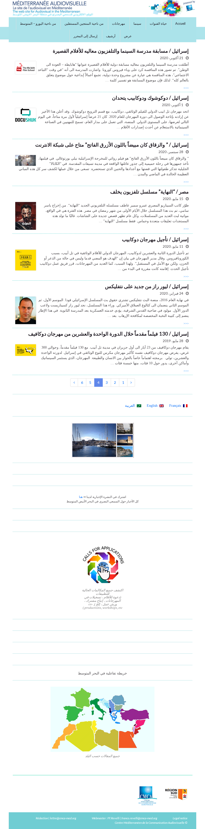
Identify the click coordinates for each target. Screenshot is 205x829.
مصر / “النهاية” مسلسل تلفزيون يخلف (149, 192)
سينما (137, 23)
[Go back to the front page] (102, 8)
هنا (80, 497)
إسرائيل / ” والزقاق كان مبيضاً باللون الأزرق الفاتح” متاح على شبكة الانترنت (112, 145)
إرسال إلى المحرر (86, 36)
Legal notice (180, 818)
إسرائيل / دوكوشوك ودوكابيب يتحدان (150, 98)
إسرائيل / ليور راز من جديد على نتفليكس (147, 286)
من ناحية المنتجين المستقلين (84, 23)
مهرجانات (118, 23)
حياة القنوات (158, 23)
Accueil (180, 23)
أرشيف (111, 36)
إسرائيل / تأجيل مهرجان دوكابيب (155, 239)
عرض (128, 36)
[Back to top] (11, 818)
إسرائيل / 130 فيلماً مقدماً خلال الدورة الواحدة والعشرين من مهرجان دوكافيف (108, 334)
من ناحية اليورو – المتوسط (38, 23)
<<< (186, 88)
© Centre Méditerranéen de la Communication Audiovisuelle (151, 823)
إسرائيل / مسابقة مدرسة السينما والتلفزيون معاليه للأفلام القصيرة (121, 51)
